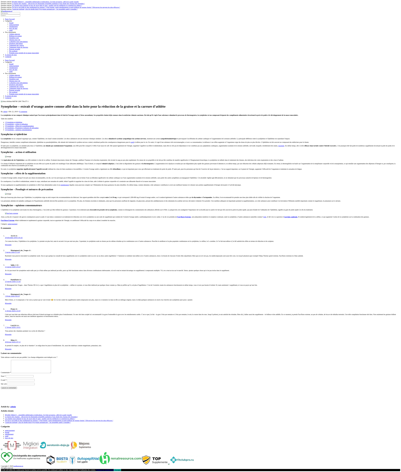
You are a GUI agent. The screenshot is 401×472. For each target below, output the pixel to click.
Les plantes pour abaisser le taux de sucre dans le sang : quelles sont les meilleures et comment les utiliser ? (47, 5)
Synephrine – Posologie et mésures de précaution (22, 128)
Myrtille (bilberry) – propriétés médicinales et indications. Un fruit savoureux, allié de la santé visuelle (45, 2)
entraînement (13, 26)
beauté (11, 23)
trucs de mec (13, 28)
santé (11, 30)
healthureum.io (18, 466)
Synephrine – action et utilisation (16, 124)
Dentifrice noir (14, 38)
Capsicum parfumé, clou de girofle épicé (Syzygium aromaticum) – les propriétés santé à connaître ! (44, 9)
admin (5, 111)
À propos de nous (11, 55)
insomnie (281, 146)
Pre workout (13, 51)
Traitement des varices (16, 45)
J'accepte (117, 470)
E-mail (3, 380)
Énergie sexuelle (14, 49)
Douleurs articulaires (16, 43)
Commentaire (6, 372)
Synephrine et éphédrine (13, 122)
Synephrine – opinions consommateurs (18, 130)
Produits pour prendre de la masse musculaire (24, 53)
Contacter (8, 57)
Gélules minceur (14, 34)
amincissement (14, 25)
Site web (4, 384)
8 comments (23, 111)
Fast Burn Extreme (184, 217)
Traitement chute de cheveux (18, 47)
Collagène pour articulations (18, 42)
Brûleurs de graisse (15, 36)
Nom (3, 376)
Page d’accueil (10, 19)
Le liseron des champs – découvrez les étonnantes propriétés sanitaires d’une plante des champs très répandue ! (48, 3)
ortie (264, 217)
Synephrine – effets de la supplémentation (19, 126)
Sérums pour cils (14, 40)
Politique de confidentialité (105, 470)
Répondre (8, 245)
